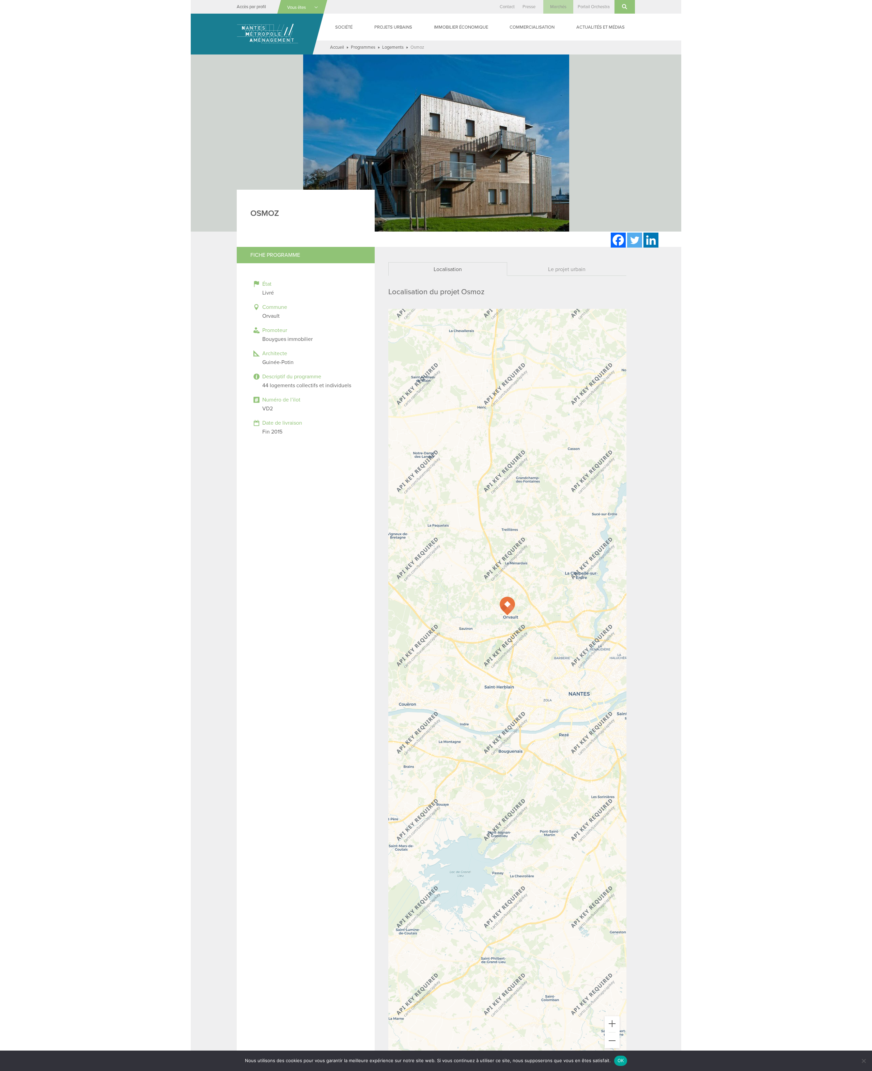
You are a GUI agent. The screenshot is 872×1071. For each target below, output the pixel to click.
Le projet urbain (567, 269)
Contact (507, 7)
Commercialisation (532, 27)
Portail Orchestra (594, 7)
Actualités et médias (600, 27)
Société (344, 27)
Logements (393, 47)
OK (621, 1060)
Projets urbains (393, 27)
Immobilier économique (461, 27)
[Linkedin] (650, 240)
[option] (436, 143)
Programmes (363, 47)
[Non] (863, 1060)
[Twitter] (634, 240)
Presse (529, 7)
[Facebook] (618, 240)
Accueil (337, 47)
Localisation (448, 269)
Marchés (558, 7)
